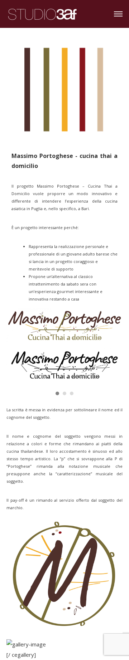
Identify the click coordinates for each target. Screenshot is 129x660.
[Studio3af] (42, 13)
